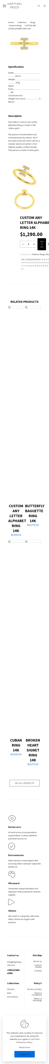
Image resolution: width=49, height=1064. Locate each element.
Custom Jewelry (38, 966)
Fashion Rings (15, 25)
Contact (38, 971)
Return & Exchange (37, 1000)
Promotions (12, 997)
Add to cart (42, 244)
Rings (32, 22)
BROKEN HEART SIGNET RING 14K (33, 750)
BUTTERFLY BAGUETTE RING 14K (34, 513)
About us (37, 961)
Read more (24, 1047)
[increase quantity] (34, 244)
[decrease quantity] (23, 244)
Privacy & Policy (34, 989)
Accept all (24, 1054)
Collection (22, 22)
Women (11, 989)
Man (9, 993)
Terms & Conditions (37, 994)
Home (11, 22)
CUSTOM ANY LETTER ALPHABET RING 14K (17, 518)
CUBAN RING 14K (16, 745)
